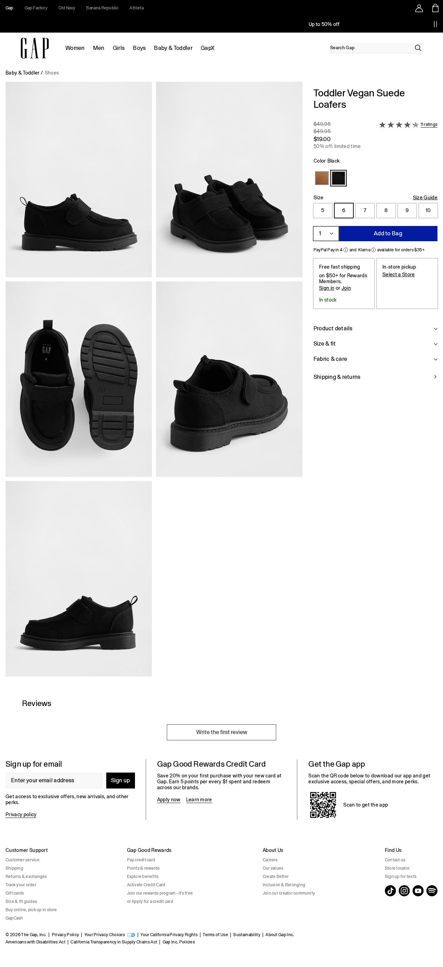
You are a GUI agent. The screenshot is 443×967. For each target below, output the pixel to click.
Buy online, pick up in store (31, 909)
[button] (154, 382)
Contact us (395, 859)
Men (99, 48)
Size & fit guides (21, 901)
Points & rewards (143, 868)
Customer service (22, 859)
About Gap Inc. (279, 934)
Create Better (276, 876)
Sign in (326, 288)
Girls (119, 48)
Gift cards (15, 893)
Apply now (169, 799)
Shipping (14, 868)
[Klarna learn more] (373, 250)
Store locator (397, 868)
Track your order (21, 884)
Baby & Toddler (173, 48)
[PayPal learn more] (345, 250)
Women (75, 48)
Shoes (52, 73)
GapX (208, 48)
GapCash (14, 918)
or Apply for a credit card (150, 901)
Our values (273, 868)
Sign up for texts (400, 876)
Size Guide (425, 197)
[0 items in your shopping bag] (435, 8)
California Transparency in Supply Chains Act (114, 942)
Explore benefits (143, 876)
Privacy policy (21, 814)
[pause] (435, 24)
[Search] (418, 48)
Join (346, 288)
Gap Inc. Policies (179, 942)
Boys (139, 48)
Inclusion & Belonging (284, 884)
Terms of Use (215, 934)
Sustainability (246, 934)
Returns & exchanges (26, 876)
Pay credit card (141, 859)
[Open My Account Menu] (419, 8)
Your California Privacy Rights (169, 934)
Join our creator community (289, 893)
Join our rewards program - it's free (160, 893)
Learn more (199, 799)
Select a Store (398, 274)
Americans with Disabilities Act (35, 942)
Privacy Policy (65, 934)
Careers (270, 859)
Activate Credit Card (146, 884)
